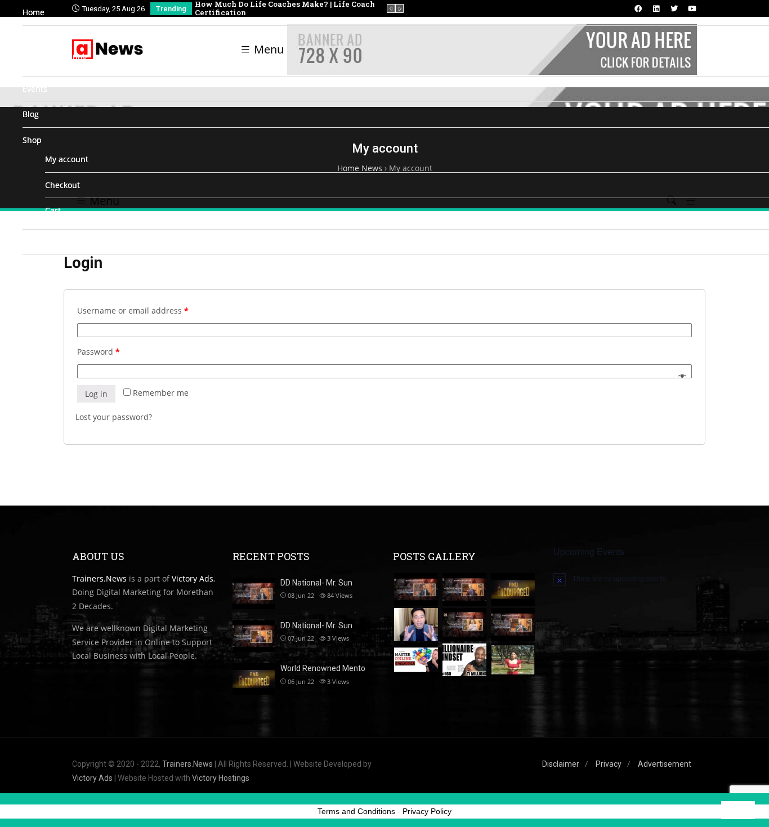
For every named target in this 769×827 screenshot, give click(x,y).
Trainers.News (187, 763)
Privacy (609, 763)
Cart (53, 210)
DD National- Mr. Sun (316, 625)
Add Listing (66, 57)
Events (35, 88)
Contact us (42, 241)
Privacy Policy (427, 811)
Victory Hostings (220, 778)
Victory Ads (92, 778)
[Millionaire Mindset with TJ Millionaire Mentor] (464, 660)
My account (66, 159)
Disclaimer (560, 763)
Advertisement (664, 763)
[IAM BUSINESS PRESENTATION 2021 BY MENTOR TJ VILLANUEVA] (416, 624)
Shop (32, 140)
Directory (40, 38)
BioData (37, 267)
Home (33, 12)
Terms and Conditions (356, 811)
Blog (31, 114)
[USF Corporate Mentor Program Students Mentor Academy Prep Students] (513, 660)
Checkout (62, 185)
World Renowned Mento (322, 668)
